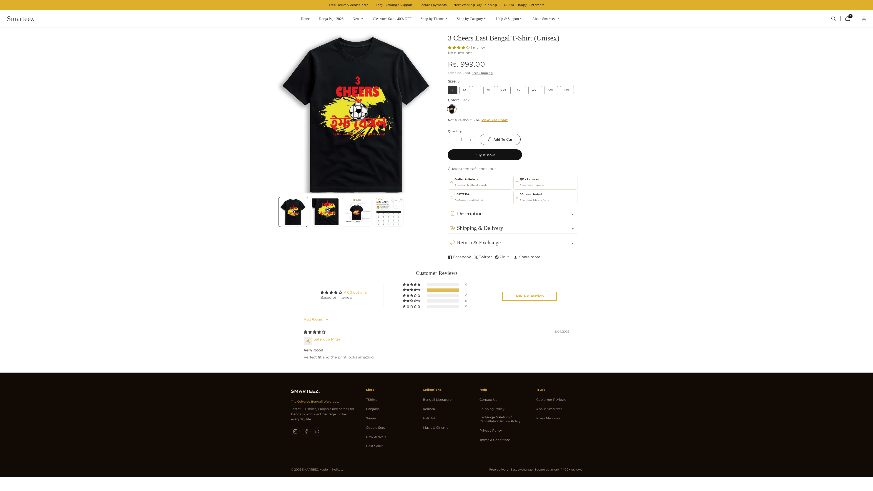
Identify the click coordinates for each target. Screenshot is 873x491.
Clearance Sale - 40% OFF (392, 19)
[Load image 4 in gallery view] (389, 212)
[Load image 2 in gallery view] (325, 212)
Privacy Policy (490, 430)
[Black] (452, 109)
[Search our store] (833, 18)
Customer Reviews (551, 400)
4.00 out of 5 (355, 292)
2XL (504, 90)
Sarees (371, 418)
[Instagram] (295, 431)
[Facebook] (306, 431)
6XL (567, 90)
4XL (535, 90)
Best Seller (374, 446)
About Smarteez (549, 409)
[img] (315, 332)
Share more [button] (529, 257)
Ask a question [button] (529, 296)
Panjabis (372, 409)
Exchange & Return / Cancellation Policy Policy (500, 419)
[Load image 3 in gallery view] (357, 212)
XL (489, 90)
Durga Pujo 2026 (331, 19)
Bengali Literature (437, 400)
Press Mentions (548, 418)
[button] (356, 19)
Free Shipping (482, 73)
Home (305, 19)
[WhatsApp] (317, 431)
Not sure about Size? (478, 120)
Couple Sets (375, 428)
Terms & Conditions (494, 440)
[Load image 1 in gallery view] (293, 212)
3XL (519, 90)
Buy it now (485, 155)
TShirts (371, 400)
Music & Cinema (435, 428)
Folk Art (429, 418)
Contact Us (488, 400)
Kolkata (429, 409)
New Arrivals (376, 437)
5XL (551, 90)
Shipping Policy (491, 409)
